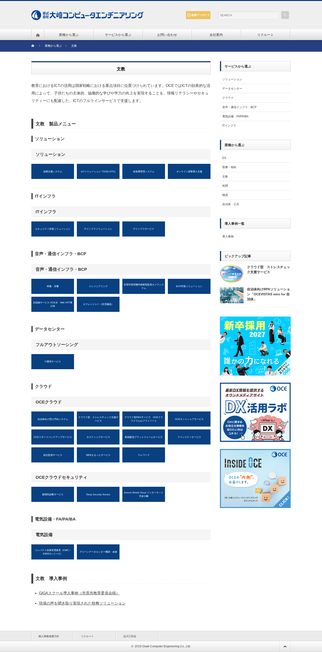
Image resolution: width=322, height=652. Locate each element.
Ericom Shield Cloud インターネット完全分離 (143, 494)
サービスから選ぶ (118, 35)
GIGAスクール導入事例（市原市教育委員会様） (79, 593)
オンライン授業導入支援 (189, 171)
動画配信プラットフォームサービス (144, 437)
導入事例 (228, 236)
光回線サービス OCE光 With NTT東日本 (52, 304)
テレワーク (144, 455)
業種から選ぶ (69, 35)
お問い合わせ (167, 35)
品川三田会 (129, 636)
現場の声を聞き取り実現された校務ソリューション (82, 603)
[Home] (35, 46)
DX (224, 158)
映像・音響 (53, 286)
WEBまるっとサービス (98, 455)
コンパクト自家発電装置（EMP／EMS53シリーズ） (53, 552)
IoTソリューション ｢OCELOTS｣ (98, 171)
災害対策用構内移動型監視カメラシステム (144, 286)
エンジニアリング (98, 286)
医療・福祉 (229, 167)
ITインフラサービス (143, 229)
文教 (225, 176)
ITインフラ (229, 125)
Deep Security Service (98, 494)
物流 (225, 195)
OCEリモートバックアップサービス (53, 437)
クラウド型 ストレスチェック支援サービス (98, 419)
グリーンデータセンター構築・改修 (98, 551)
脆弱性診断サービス (52, 494)
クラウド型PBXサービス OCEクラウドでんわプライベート (143, 419)
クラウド (228, 97)
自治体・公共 (230, 204)
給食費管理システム (143, 171)
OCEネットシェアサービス (189, 419)
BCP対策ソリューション (189, 286)
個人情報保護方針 (48, 636)
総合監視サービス (52, 455)
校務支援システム (52, 171)
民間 (225, 185)
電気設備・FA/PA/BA (235, 116)
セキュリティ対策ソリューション (52, 229)
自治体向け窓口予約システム (52, 419)
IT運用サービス (53, 361)
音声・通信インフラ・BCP (239, 107)
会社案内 (216, 35)
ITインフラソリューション (98, 229)
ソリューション (232, 79)
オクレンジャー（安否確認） (98, 304)
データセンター (232, 88)
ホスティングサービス (98, 437)
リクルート (265, 35)
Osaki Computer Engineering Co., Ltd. (166, 646)
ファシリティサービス (189, 437)
